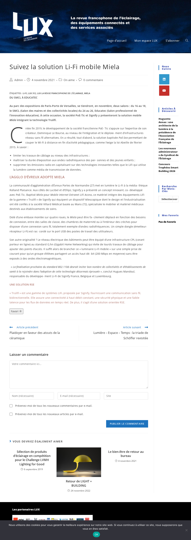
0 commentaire (93, 80)
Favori (15, 311)
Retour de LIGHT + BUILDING (79, 483)
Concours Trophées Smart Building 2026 (168, 167)
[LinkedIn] (164, 79)
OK (96, 534)
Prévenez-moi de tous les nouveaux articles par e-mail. (49, 414)
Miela (87, 93)
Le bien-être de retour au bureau (126, 454)
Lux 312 (32, 93)
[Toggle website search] (187, 40)
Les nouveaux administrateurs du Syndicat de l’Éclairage (169, 153)
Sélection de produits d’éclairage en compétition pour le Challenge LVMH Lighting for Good (32, 458)
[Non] (186, 530)
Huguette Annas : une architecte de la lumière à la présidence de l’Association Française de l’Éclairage (168, 130)
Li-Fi (25, 93)
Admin (18, 80)
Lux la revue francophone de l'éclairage (60, 93)
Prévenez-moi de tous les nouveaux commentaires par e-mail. (53, 405)
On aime (69, 80)
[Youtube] (164, 91)
